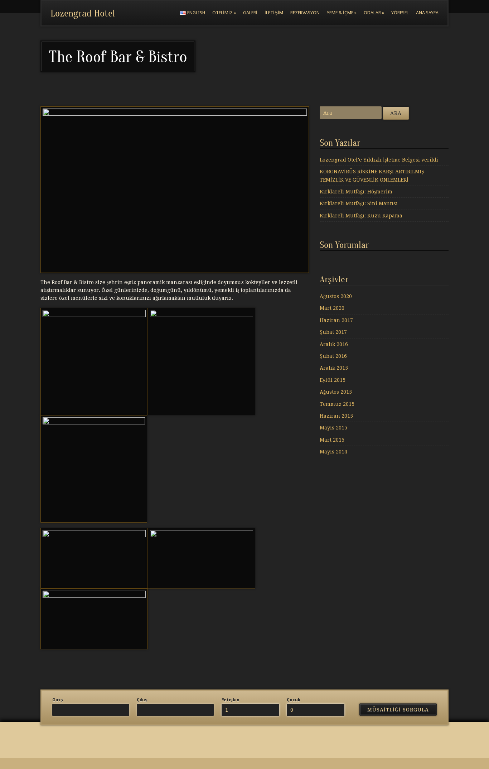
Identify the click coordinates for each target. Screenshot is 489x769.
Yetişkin (230, 700)
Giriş (57, 700)
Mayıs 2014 (333, 452)
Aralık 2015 (334, 368)
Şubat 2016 (333, 356)
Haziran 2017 (336, 320)
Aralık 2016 (334, 344)
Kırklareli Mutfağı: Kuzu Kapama (361, 215)
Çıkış (142, 700)
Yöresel (400, 12)
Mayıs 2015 (333, 428)
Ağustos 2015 (336, 392)
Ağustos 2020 (336, 296)
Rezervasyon (305, 12)
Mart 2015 (332, 440)
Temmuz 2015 (337, 404)
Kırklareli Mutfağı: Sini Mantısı (359, 203)
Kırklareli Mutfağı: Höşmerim (356, 191)
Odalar (374, 12)
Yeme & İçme (342, 12)
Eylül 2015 (332, 380)
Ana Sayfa (427, 12)
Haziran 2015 (336, 416)
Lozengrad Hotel (82, 13)
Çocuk (293, 700)
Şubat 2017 (333, 332)
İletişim (274, 12)
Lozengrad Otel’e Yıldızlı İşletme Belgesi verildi (379, 160)
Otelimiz (224, 12)
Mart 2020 (332, 308)
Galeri (250, 12)
